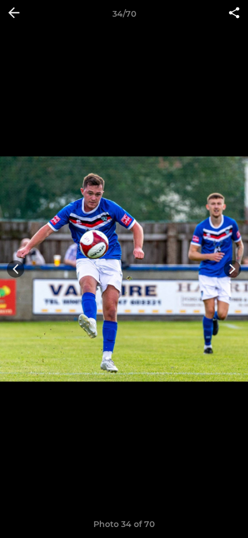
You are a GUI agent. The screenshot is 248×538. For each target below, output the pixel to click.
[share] (234, 14)
